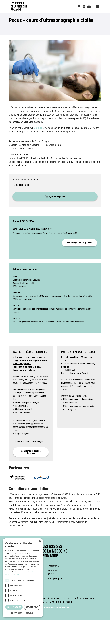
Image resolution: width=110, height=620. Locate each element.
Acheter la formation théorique (31, 452)
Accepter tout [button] (14, 607)
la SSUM (38, 128)
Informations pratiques (25, 269)
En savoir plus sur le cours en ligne (28, 441)
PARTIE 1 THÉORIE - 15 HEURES (30, 351)
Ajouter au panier (57, 196)
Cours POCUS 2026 (23, 221)
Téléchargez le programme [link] (79, 242)
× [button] (40, 541)
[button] (79, 6)
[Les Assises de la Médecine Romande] (17, 6)
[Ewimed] (43, 477)
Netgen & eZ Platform (60, 608)
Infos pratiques (55, 578)
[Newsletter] (89, 6)
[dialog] (23, 577)
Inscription (53, 570)
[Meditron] (19, 477)
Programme (53, 565)
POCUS (51, 574)
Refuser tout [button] (32, 607)
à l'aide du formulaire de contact (70, 321)
